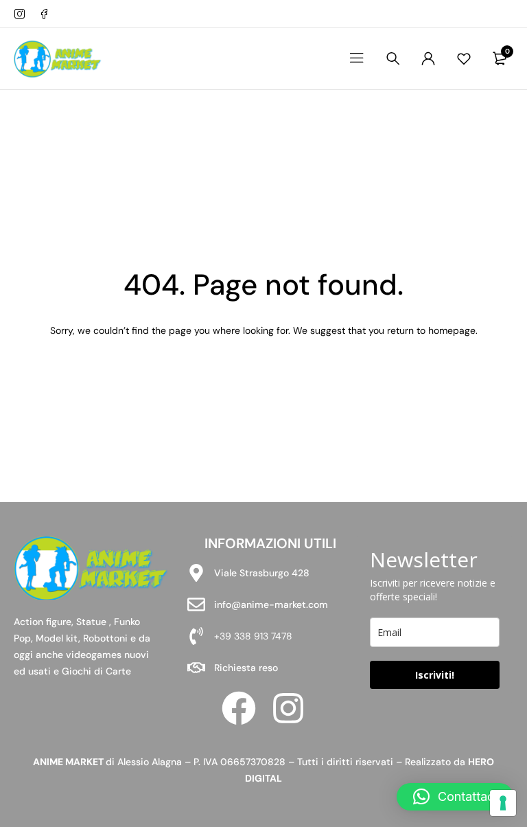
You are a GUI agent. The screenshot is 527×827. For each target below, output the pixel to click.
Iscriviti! (434, 674)
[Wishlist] (464, 58)
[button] (455, 797)
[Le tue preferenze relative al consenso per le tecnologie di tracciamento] (503, 803)
